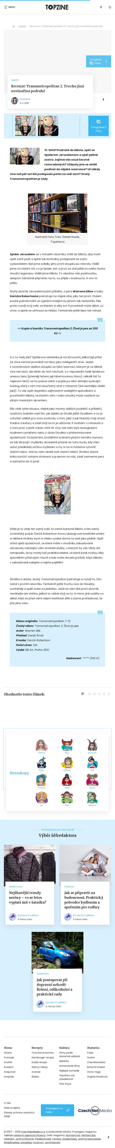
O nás (7, 1103)
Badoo (35, 1076)
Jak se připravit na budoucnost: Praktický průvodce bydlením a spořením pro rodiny (83, 900)
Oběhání (9, 1139)
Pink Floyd (65, 1084)
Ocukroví (38, 1142)
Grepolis (9, 1076)
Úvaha (90, 1057)
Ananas (36, 1072)
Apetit (22, 26)
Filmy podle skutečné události (69, 1054)
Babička (64, 1061)
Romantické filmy (69, 1066)
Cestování (43, 973)
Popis (90, 1052)
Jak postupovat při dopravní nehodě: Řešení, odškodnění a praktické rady (54, 987)
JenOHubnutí (52, 1142)
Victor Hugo (94, 1072)
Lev (41, 805)
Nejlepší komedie (69, 1070)
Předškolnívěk (43, 1139)
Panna (41, 752)
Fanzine (56, 1139)
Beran (92, 787)
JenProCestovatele (89, 1139)
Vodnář (41, 787)
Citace (8, 1052)
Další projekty (12, 1108)
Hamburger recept (43, 1057)
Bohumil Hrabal (96, 1067)
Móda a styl (15, 886)
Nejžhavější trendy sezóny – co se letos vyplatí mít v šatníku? (27, 897)
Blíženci (92, 805)
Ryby (41, 770)
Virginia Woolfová (97, 1076)
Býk (67, 752)
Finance (69, 886)
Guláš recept (39, 1062)
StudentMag (69, 1139)
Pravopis (9, 1057)
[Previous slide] (9, 126)
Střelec (67, 770)
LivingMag (26, 1142)
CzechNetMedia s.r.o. (33, 1131)
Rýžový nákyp (40, 1067)
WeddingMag (11, 1142)
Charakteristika (96, 1062)
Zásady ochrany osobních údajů (19, 1114)
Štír (92, 770)
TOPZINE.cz (13, 26)
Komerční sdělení (28, 915)
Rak (67, 805)
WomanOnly (73, 1135)
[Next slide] (82, 126)
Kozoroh (92, 752)
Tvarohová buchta (42, 1052)
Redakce (25, 99)
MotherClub (88, 1135)
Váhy (67, 787)
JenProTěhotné (24, 1139)
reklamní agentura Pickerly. (29, 1135)
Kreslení (8, 1067)
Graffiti (8, 1062)
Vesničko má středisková (66, 1077)
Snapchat (9, 1072)
